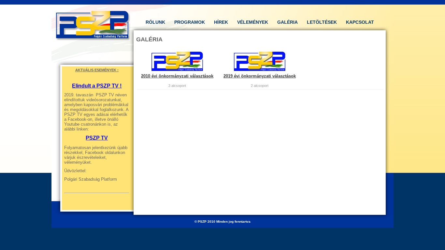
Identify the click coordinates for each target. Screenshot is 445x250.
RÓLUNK (155, 22)
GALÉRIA (287, 22)
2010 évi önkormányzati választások (177, 76)
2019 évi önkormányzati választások (259, 76)
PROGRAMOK (189, 22)
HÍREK (221, 22)
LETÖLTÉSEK (322, 22)
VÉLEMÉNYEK (252, 22)
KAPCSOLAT (360, 22)
